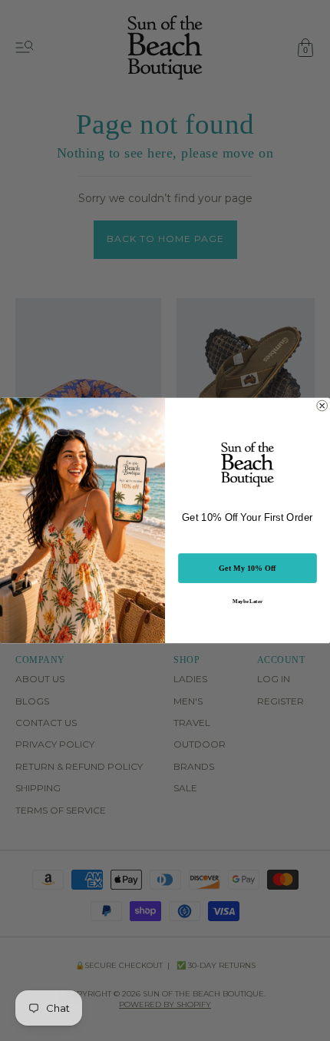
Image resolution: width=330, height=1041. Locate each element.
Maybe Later (247, 601)
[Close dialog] (322, 405)
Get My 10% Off (247, 568)
